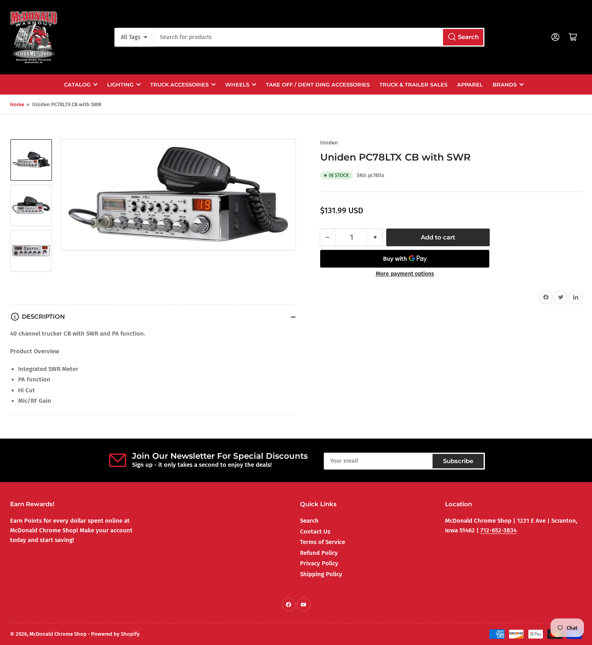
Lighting (120, 84)
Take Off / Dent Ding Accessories (318, 84)
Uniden (329, 143)
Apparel (470, 84)
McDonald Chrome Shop (58, 634)
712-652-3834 (498, 530)
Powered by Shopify (115, 634)
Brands (505, 84)
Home (17, 104)
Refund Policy (319, 552)
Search (309, 520)
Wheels (237, 84)
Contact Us (315, 531)
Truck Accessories (179, 84)
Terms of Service (322, 542)
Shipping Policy (321, 574)
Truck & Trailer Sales (413, 84)
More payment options (405, 273)
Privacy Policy (319, 563)
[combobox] (319, 37)
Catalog (77, 84)
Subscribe (458, 461)
